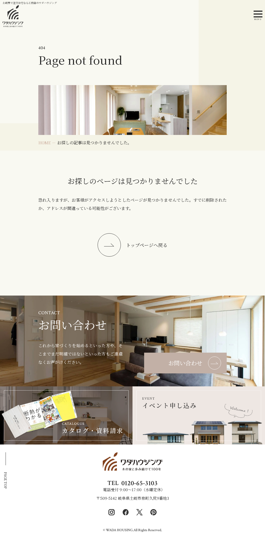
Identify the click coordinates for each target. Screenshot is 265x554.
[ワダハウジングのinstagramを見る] (111, 512)
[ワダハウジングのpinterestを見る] (153, 512)
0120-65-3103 (139, 483)
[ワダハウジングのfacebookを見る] (125, 512)
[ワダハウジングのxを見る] (139, 512)
